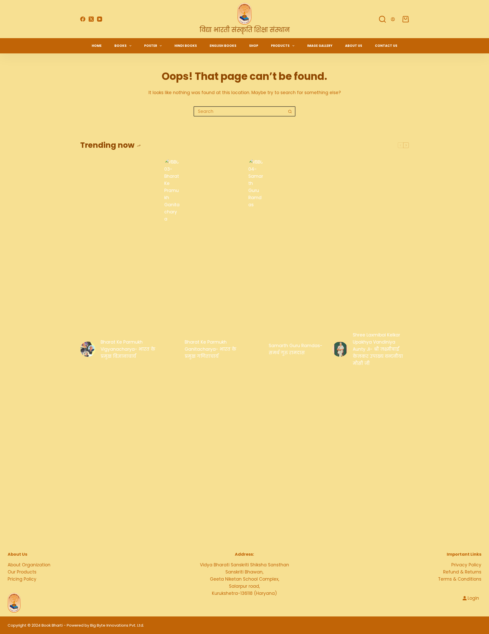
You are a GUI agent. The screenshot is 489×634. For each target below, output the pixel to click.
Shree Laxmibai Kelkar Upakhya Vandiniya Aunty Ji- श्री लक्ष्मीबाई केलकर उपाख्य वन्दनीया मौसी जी (378, 349)
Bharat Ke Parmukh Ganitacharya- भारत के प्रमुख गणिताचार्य (210, 349)
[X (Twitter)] (91, 19)
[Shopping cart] (405, 19)
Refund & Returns (462, 572)
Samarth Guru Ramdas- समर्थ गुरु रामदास (295, 349)
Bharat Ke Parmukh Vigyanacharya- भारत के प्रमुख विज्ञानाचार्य (128, 349)
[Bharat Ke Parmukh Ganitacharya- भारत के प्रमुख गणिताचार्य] (172, 349)
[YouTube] (99, 19)
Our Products (22, 572)
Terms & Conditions (459, 579)
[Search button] (290, 111)
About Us (353, 45)
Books (120, 45)
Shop (253, 45)
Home (97, 45)
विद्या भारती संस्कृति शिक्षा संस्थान (245, 29)
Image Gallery (319, 45)
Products (280, 45)
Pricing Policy (22, 579)
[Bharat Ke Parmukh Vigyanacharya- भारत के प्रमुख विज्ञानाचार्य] (88, 349)
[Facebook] (82, 19)
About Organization (29, 565)
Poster (150, 45)
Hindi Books (185, 45)
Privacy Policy (466, 565)
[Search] (382, 19)
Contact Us (386, 45)
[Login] (393, 19)
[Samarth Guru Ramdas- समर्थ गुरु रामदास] (256, 349)
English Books (223, 45)
